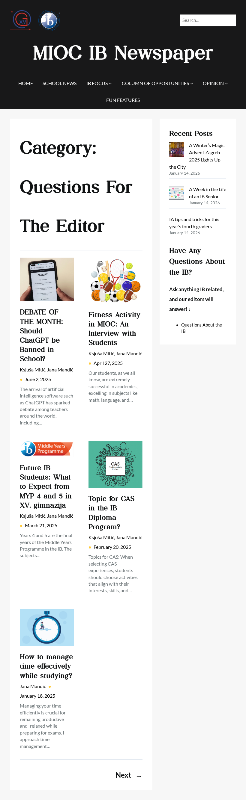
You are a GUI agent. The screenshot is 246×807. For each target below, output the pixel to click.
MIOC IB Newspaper (123, 52)
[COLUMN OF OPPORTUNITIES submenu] (191, 83)
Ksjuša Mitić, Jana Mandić (46, 369)
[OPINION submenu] (226, 83)
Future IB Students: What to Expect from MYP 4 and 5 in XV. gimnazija (46, 486)
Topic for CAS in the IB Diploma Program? (111, 512)
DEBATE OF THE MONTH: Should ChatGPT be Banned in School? (41, 335)
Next (129, 774)
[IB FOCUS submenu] (110, 83)
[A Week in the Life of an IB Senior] (176, 194)
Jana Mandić (33, 686)
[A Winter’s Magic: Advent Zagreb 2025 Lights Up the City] (176, 150)
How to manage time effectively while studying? (46, 666)
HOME (25, 83)
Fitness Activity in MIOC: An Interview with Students (114, 328)
